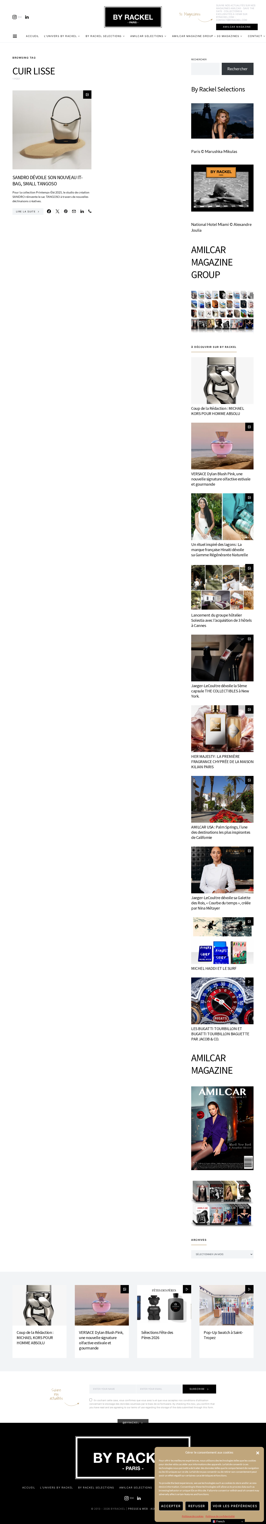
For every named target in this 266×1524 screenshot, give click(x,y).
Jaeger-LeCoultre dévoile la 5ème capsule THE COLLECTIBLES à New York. (220, 691)
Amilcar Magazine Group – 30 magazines (205, 36)
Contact (255, 36)
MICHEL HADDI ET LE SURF (213, 968)
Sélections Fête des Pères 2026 (157, 1335)
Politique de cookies (192, 1516)
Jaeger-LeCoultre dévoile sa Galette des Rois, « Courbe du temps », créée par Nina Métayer (220, 903)
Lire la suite (26, 211)
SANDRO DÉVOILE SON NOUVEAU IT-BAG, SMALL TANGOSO (47, 180)
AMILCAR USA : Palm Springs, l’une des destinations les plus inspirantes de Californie (220, 832)
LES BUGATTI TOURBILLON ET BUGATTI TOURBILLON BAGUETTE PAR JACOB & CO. (220, 1033)
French (220, 1521)
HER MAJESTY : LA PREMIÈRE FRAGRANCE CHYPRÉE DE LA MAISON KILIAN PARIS (222, 761)
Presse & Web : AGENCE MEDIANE (151, 1508)
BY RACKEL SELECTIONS (104, 36)
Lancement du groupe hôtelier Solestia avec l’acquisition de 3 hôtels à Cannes (221, 620)
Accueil (32, 36)
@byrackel (131, 1422)
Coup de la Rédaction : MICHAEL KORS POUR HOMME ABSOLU (217, 411)
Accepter (171, 1506)
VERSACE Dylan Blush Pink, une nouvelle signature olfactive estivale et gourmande (220, 479)
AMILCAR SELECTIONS (146, 36)
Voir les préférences (235, 1506)
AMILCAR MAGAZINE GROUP (212, 262)
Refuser (196, 1506)
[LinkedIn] (27, 17)
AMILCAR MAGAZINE (237, 26)
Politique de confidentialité (220, 1516)
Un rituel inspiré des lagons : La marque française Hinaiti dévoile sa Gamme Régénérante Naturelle (219, 549)
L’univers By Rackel (60, 36)
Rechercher (199, 59)
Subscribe (197, 1388)
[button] (258, 1452)
